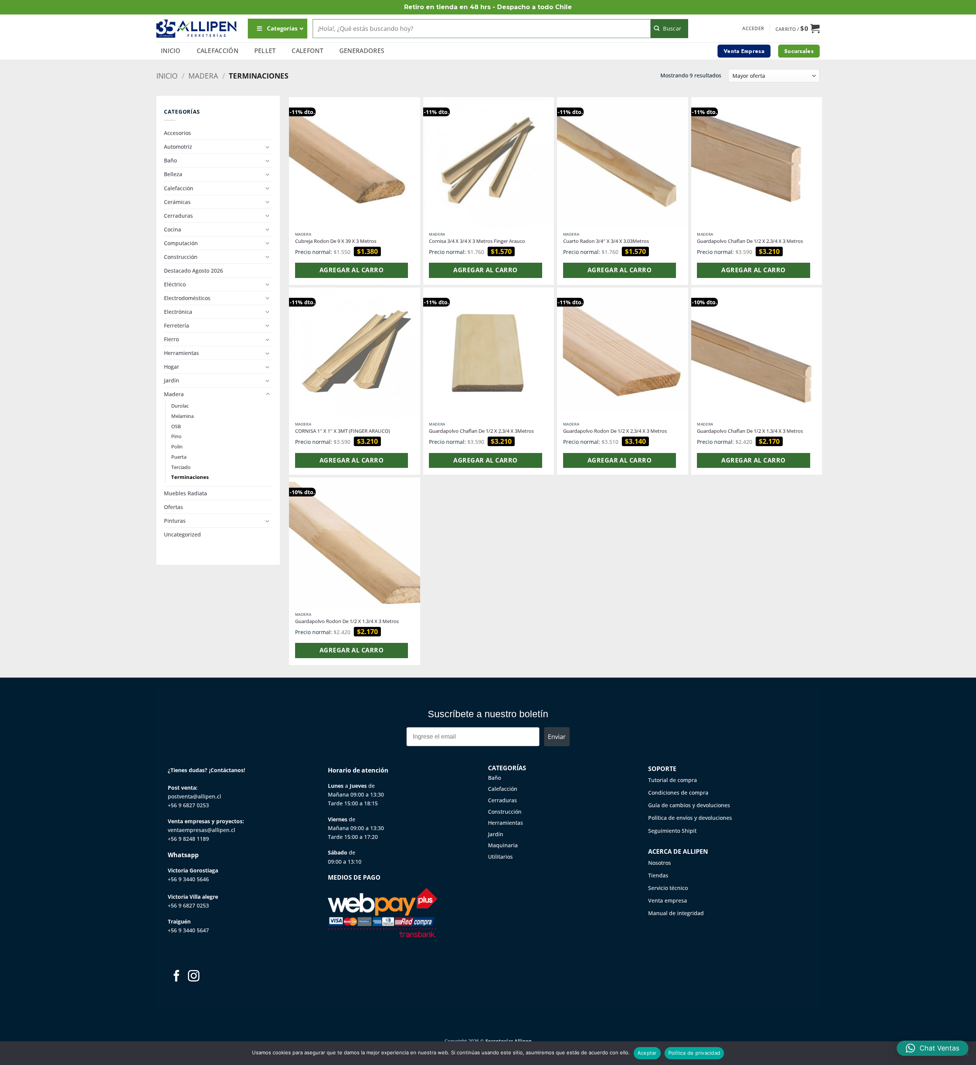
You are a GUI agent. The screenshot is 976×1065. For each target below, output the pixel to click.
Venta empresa (667, 900)
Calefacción (218, 51)
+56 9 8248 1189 (188, 838)
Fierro (171, 339)
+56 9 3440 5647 (188, 930)
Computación (181, 243)
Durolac (180, 405)
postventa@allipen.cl (194, 796)
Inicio (171, 51)
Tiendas (658, 875)
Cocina (172, 229)
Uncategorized (182, 534)
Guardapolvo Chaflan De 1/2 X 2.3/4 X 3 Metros (750, 241)
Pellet (265, 51)
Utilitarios (500, 856)
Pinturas (175, 520)
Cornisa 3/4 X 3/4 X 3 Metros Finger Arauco (477, 241)
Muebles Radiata (185, 493)
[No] (965, 1055)
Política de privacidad (694, 1053)
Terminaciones (190, 477)
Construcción (180, 256)
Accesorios (177, 133)
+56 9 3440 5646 (188, 879)
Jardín (171, 380)
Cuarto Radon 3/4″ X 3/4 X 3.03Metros (606, 241)
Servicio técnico (668, 888)
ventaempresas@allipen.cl (201, 830)
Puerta (178, 456)
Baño (170, 160)
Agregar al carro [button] (351, 270)
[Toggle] (267, 147)
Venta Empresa (744, 51)
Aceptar (647, 1053)
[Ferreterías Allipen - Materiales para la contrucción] (196, 28)
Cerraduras (178, 215)
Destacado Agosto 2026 (193, 270)
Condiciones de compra (678, 792)
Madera (203, 75)
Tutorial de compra (672, 780)
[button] (753, 28)
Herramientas (181, 353)
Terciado (181, 467)
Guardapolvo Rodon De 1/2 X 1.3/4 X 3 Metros (347, 621)
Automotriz (178, 146)
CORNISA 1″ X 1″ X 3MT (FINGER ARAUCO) (342, 431)
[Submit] (670, 28)
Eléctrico (175, 284)
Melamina (182, 416)
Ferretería (176, 325)
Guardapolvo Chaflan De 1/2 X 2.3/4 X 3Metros (481, 431)
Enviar (557, 736)
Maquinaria (503, 845)
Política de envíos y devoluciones (690, 817)
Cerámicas (177, 202)
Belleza (173, 174)
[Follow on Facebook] (176, 976)
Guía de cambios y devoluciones (689, 805)
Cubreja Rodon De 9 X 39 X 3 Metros (335, 241)
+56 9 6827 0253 (188, 805)
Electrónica (178, 311)
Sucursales (799, 51)
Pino (176, 436)
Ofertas (173, 507)
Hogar (171, 366)
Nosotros (659, 862)
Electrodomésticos (187, 298)
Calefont (307, 51)
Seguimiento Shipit (672, 830)
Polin (177, 446)
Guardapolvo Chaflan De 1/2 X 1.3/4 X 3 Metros (750, 431)
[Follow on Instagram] (193, 976)
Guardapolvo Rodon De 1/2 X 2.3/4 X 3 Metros (615, 431)
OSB (176, 426)
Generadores (362, 51)
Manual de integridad (676, 913)
